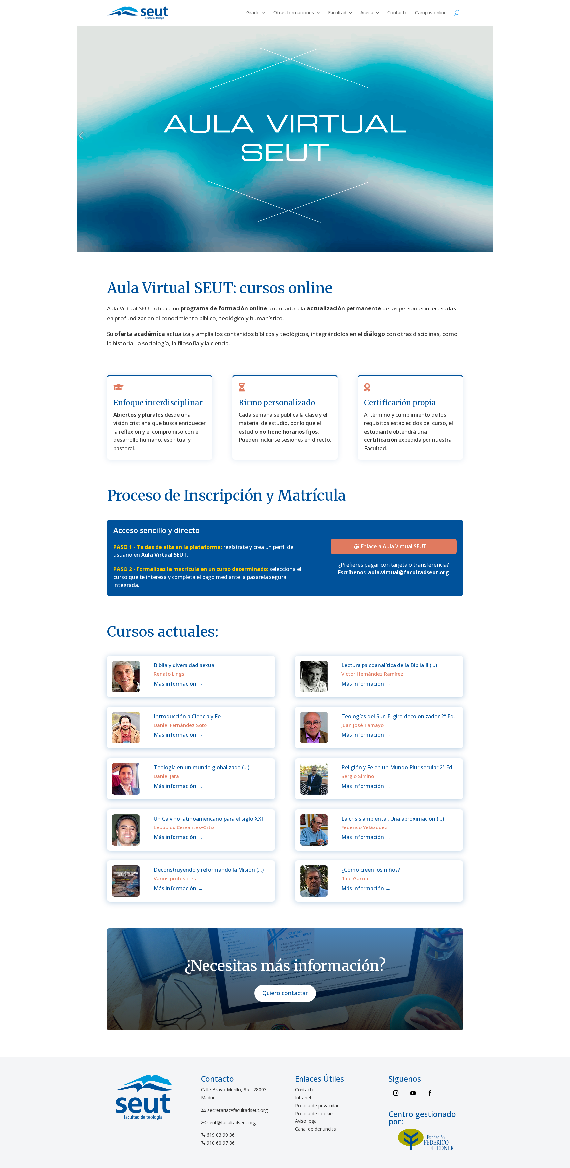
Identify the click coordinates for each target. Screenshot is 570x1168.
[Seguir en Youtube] (413, 1093)
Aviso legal (306, 1121)
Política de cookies (315, 1113)
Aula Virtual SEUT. (164, 554)
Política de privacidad (317, 1105)
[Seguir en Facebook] (430, 1093)
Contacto (397, 12)
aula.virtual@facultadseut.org (408, 572)
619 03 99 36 (221, 1135)
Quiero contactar (285, 993)
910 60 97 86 (221, 1143)
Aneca (366, 12)
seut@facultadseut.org (231, 1122)
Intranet (303, 1097)
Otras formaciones (293, 12)
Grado (253, 12)
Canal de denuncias (315, 1129)
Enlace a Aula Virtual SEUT (394, 546)
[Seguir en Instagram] (396, 1093)
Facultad (337, 12)
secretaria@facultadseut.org (237, 1110)
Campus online (431, 12)
